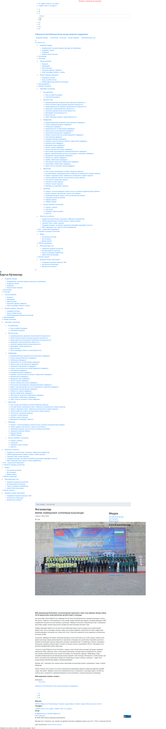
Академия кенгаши (48, 78)
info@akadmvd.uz (41, 713)
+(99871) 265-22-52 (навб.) (49, 3)
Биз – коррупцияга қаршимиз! (48, 229)
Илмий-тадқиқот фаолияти (49, 75)
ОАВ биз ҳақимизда (45, 243)
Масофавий (46, 66)
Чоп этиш (41, 682)
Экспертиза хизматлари (50, 264)
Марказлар (47, 168)
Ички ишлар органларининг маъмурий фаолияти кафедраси (66, 151)
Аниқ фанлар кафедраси (53, 137)
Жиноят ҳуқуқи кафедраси (54, 147)
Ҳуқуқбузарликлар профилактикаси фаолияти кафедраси (65, 122)
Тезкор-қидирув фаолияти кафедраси (58, 124)
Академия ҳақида (42, 38)
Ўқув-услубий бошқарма (53, 95)
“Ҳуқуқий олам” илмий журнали (53, 223)
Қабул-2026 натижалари (50, 255)
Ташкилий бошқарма (52, 97)
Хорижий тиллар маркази (54, 182)
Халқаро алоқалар (44, 86)
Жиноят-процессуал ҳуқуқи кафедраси (58, 149)
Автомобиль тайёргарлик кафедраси (58, 164)
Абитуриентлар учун (88, 38)
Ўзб (39, 42)
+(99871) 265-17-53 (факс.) (47, 6)
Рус (39, 27)
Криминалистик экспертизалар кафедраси (60, 129)
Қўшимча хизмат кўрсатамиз (50, 259)
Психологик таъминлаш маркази (56, 180)
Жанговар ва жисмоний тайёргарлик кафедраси (62, 162)
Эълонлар (63, 38)
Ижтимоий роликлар (49, 237)
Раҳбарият (45, 52)
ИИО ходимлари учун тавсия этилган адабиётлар (59, 227)
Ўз (39, 24)
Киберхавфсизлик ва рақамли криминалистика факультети (65, 106)
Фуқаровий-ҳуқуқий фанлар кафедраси (59, 155)
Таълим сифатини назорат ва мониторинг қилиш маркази (65, 177)
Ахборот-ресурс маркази (54, 184)
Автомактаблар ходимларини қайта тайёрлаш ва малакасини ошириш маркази (72, 173)
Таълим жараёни (73, 38)
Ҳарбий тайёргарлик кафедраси (56, 160)
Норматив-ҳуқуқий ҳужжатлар (49, 231)
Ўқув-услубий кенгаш (49, 80)
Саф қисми (49, 209)
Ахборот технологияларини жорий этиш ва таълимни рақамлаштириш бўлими (72, 191)
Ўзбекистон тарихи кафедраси (56, 157)
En (39, 29)
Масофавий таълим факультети (56, 113)
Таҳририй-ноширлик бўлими (55, 197)
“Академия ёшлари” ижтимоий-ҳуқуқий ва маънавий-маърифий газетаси (67, 225)
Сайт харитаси (40, 715)
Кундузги (45, 64)
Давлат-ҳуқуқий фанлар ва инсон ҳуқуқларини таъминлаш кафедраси (69, 153)
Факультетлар (48, 100)
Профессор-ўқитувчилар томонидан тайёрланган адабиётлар (63, 219)
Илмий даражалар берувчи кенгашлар (55, 82)
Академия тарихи (48, 50)
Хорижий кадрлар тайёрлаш (52, 70)
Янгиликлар (54, 38)
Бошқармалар (48, 92)
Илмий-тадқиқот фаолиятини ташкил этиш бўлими (62, 193)
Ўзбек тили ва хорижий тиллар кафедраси (60, 166)
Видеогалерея (47, 241)
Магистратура (47, 68)
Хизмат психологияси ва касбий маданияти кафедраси (64, 135)
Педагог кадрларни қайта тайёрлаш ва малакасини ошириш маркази (69, 175)
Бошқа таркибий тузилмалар (53, 204)
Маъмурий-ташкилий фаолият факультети (59, 109)
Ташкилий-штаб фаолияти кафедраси (58, 133)
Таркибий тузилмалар (47, 89)
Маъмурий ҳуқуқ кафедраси (55, 145)
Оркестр (48, 213)
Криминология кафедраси (54, 143)
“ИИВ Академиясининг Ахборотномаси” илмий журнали (61, 221)
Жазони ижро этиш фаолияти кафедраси (59, 131)
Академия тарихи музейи (54, 211)
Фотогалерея (46, 239)
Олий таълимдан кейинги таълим (53, 72)
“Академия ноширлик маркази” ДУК (54, 262)
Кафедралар (47, 120)
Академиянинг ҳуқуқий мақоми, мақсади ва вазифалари (61, 48)
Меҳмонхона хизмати (49, 266)
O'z (36, 42)
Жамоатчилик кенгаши (50, 54)
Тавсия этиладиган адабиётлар (52, 253)
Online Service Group (54, 724)
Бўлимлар (46, 188)
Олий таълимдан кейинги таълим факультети (61, 117)
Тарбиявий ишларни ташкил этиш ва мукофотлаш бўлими (65, 195)
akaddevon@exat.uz (54, 713)
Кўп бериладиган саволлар (51, 250)
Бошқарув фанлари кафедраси (55, 139)
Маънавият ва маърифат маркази (56, 186)
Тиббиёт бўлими (50, 202)
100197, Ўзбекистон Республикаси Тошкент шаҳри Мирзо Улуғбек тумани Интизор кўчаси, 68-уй (68, 704)
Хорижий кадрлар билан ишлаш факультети (60, 111)
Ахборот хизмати (51, 207)
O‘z (39, 22)
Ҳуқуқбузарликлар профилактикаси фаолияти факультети (65, 102)
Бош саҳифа (40, 504)
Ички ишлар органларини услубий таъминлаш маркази (64, 171)
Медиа (42, 234)
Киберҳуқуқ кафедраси (53, 126)
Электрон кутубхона (47, 216)
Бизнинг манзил (43, 257)
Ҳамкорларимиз (44, 84)
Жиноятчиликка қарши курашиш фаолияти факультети (64, 104)
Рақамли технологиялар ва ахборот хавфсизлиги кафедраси (66, 141)
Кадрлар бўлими (51, 199)
